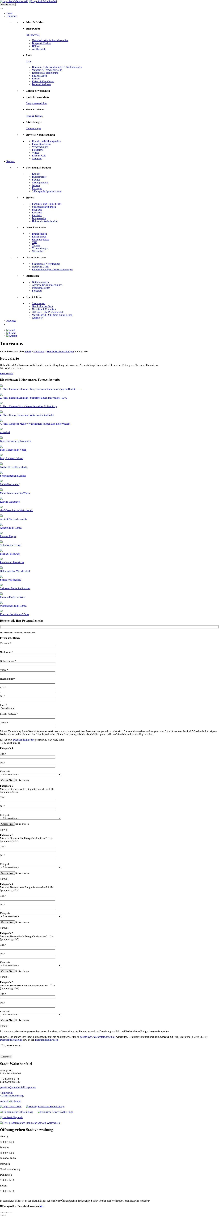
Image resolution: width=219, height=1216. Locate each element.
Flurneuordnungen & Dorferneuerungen (52, 269)
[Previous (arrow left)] (1, 1215)
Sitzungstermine (40, 182)
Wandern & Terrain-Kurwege (47, 70)
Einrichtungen (39, 236)
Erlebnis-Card (39, 155)
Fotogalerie (37, 149)
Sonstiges (37, 290)
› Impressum (6, 1092)
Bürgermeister (39, 176)
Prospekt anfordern (41, 144)
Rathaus (10, 161)
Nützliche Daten (40, 266)
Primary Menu (7, 4)
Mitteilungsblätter (41, 287)
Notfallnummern (40, 282)
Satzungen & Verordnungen (46, 263)
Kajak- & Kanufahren (43, 81)
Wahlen (36, 185)
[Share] (4, 1212)
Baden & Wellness (41, 84)
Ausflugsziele (39, 49)
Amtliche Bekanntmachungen (47, 285)
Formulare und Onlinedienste (47, 204)
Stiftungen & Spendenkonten (46, 191)
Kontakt (36, 173)
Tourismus (11, 16)
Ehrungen (37, 188)
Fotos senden (6, 373)
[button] (8, 324)
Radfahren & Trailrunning (45, 72)
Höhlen (36, 46)
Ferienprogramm (40, 239)
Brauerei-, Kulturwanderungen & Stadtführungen (57, 67)
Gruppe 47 (37, 317)
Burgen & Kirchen (41, 43)
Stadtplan (37, 158)
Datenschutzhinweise (23, 739)
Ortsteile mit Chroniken (44, 309)
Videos (35, 152)
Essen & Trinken (34, 116)
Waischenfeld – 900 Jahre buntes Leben (52, 315)
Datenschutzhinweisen (46, 1039)
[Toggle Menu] (1, 8)
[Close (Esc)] (1, 1212)
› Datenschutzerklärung (12, 1095)
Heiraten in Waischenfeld (45, 221)
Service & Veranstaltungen (60, 351)
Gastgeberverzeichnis (36, 103)
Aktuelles (11, 320)
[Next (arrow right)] (4, 1215)
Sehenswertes (32, 35)
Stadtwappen (38, 303)
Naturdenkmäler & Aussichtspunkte (50, 40)
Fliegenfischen (39, 75)
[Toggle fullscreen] (7, 1212)
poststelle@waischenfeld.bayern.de (98, 1036)
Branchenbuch (39, 233)
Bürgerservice (39, 218)
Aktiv (28, 61)
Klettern (36, 78)
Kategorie (5, 771)
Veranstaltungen (40, 147)
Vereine (36, 245)
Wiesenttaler (38, 251)
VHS (34, 242)
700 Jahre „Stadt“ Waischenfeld (48, 312)
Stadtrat (36, 179)
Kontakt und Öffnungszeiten (46, 141)
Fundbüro (37, 215)
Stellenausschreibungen (44, 206)
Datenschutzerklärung (11, 1039)
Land (3, 705)
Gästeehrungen (33, 128)
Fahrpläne (37, 212)
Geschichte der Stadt (42, 306)
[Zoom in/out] (11, 1212)
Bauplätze (37, 209)
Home (9, 13)
